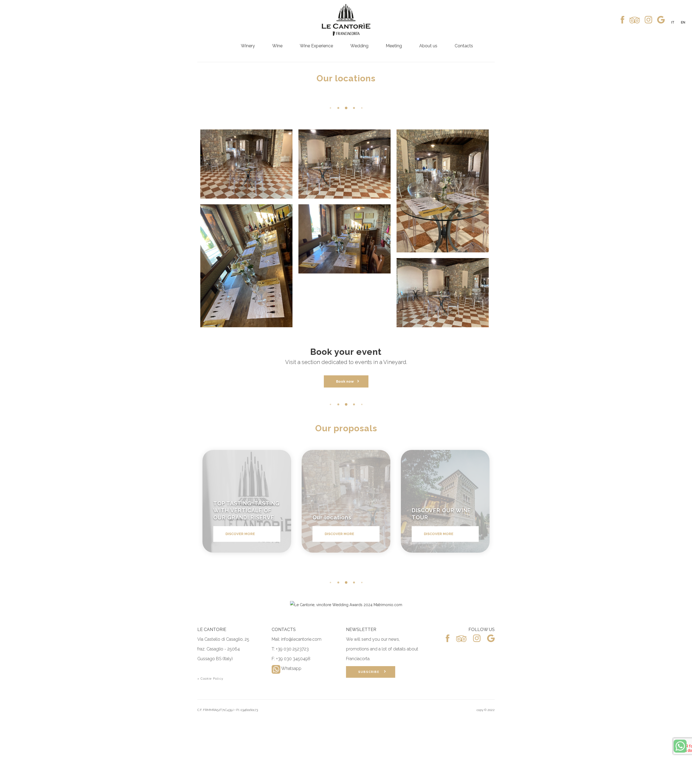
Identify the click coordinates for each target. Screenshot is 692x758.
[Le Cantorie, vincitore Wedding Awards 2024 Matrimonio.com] (346, 605)
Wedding (359, 45)
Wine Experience (316, 45)
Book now (346, 381)
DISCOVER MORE (240, 534)
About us (428, 45)
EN (683, 22)
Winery (248, 45)
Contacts (464, 45)
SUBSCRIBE (371, 672)
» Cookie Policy (210, 678)
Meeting (394, 45)
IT (672, 22)
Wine (277, 45)
